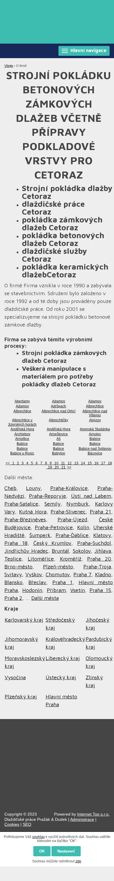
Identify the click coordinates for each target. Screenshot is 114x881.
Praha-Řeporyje (47, 496)
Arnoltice (22, 439)
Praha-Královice (69, 488)
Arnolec (95, 434)
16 (96, 463)
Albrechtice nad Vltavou (94, 413)
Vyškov (33, 574)
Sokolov (82, 551)
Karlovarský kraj (24, 620)
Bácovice (95, 453)
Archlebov (22, 434)
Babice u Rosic (22, 453)
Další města (45, 598)
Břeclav (37, 582)
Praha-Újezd (72, 519)
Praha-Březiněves (25, 519)
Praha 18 (15, 543)
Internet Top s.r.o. (93, 814)
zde (78, 861)
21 (63, 467)
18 (109, 463)
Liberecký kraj (63, 658)
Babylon (58, 453)
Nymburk (77, 504)
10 (56, 463)
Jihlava (102, 551)
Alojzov (95, 420)
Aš (58, 439)
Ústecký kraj (61, 677)
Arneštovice (58, 434)
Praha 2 (13, 598)
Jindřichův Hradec (26, 551)
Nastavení (66, 851)
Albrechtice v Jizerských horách (22, 422)
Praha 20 (99, 559)
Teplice (13, 559)
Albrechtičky (58, 420)
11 (62, 463)
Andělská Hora (22, 429)
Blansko (13, 582)
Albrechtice (95, 406)
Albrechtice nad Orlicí (58, 411)
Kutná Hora (32, 512)
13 (75, 463)
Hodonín (32, 590)
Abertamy (22, 401)
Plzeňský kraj (21, 696)
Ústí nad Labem (91, 496)
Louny (33, 488)
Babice (95, 439)
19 (49, 467)
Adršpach (58, 406)
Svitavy (13, 574)
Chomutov (58, 574)
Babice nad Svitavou (95, 449)
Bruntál (60, 551)
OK (42, 851)
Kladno (103, 574)
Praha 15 (100, 590)
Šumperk (40, 535)
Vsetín (77, 590)
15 (89, 463)
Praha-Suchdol (94, 543)
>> (69, 467)
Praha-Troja (97, 566)
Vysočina (15, 677)
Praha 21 (100, 512)
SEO (27, 824)
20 (56, 467)
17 (102, 463)
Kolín (83, 527)
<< (8, 463)
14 (82, 463)
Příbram (56, 590)
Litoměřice (41, 559)
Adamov (58, 401)
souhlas (38, 837)
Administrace (82, 819)
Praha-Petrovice (54, 527)
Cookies (11, 824)
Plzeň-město (58, 566)
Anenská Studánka (95, 429)
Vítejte (8, 65)
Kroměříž (70, 559)
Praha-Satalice (21, 504)
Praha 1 (62, 582)
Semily (52, 504)
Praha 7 (82, 574)
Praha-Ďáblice (72, 535)
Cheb (10, 488)
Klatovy (102, 535)
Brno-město (18, 566)
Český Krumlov (52, 543)
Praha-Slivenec (68, 512)
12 (69, 463)
